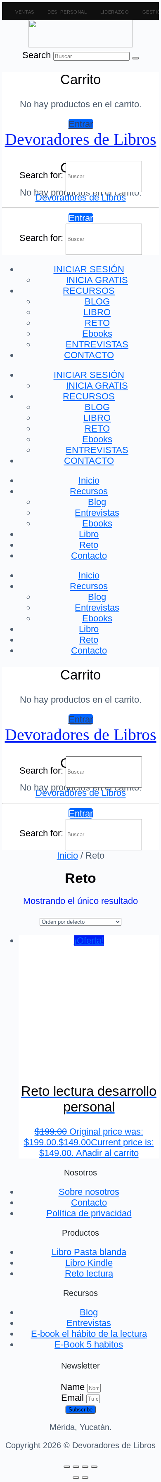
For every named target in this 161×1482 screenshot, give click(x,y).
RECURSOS (89, 291)
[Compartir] (85, 1466)
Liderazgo (114, 11)
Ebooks (97, 333)
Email (73, 1397)
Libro (89, 534)
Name (74, 1387)
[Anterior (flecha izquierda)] (76, 1477)
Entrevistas (97, 512)
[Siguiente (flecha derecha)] (85, 1477)
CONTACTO (89, 355)
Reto (88, 545)
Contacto (89, 555)
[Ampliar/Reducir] (67, 1466)
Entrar (81, 124)
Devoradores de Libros (80, 139)
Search (36, 55)
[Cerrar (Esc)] (94, 1466)
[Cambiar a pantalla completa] (76, 1466)
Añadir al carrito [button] (107, 1153)
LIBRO (97, 312)
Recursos (89, 491)
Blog (97, 502)
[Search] (135, 58)
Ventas (24, 11)
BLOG (97, 301)
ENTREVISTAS (97, 344)
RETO (97, 323)
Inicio (88, 480)
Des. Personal (67, 11)
